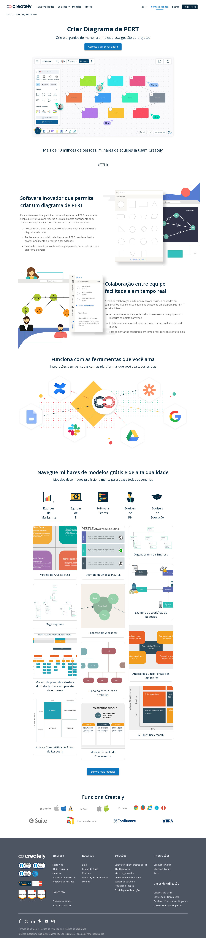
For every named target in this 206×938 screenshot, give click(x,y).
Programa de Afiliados (63, 881)
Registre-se (190, 6)
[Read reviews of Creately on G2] (37, 883)
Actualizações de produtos (95, 877)
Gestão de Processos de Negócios (171, 901)
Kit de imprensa (60, 869)
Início (8, 14)
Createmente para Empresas (168, 905)
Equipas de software (125, 881)
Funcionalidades (45, 6)
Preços (88, 6)
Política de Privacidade (51, 928)
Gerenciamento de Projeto (128, 877)
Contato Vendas (159, 6)
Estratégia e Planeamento (166, 896)
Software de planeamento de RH (131, 864)
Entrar (175, 6)
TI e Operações (122, 869)
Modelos (76, 6)
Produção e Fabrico (124, 885)
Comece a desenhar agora (103, 46)
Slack (156, 873)
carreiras (56, 873)
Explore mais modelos (103, 771)
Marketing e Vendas (124, 873)
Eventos (86, 881)
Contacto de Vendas (62, 901)
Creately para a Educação (127, 890)
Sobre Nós (57, 864)
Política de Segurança (75, 928)
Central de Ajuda (90, 869)
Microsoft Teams (162, 869)
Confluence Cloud (162, 864)
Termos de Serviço (27, 928)
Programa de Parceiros (63, 877)
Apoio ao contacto (61, 905)
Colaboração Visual (163, 892)
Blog (84, 864)
